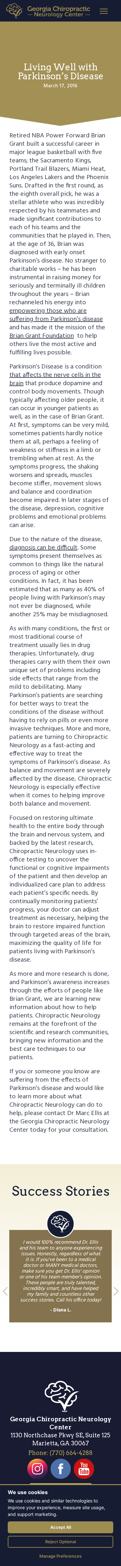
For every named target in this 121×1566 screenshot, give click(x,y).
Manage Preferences (60, 1556)
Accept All (60, 1527)
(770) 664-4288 (71, 1452)
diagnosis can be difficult (43, 548)
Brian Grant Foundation (41, 336)
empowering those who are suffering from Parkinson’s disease (56, 315)
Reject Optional (60, 1541)
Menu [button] (98, 10)
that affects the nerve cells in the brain (55, 379)
